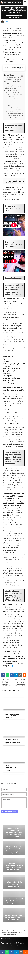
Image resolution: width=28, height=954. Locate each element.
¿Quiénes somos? (5, 942)
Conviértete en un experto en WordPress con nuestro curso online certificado (20, 682)
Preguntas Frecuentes (12, 90)
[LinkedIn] (12, 675)
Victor (6, 21)
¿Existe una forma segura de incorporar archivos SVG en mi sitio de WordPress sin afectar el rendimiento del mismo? (15, 105)
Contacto (14, 943)
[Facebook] (3, 675)
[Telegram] (16, 675)
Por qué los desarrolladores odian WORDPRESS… (13, 87)
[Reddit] (24, 675)
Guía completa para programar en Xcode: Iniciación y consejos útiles (7, 682)
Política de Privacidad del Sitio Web (16, 945)
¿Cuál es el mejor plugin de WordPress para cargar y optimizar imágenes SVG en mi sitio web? (15, 114)
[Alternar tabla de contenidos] (21, 75)
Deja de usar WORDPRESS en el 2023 (13, 83)
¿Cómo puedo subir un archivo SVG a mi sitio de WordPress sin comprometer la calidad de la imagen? (15, 96)
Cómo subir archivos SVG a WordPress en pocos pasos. (13, 79)
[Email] (20, 675)
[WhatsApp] (7, 675)
